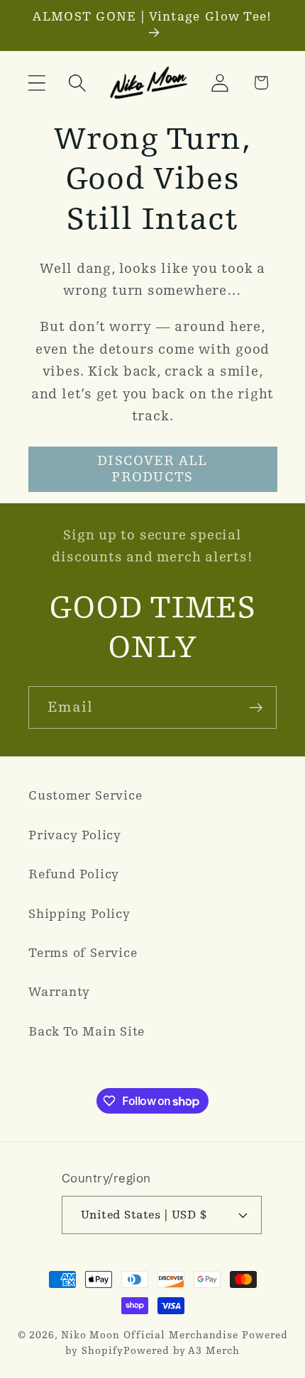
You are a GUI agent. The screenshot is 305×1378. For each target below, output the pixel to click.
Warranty (59, 992)
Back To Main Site (86, 1031)
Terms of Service (82, 953)
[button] (36, 82)
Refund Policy (73, 874)
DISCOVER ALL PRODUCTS (152, 469)
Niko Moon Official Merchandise (149, 1335)
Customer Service (85, 795)
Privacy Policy (74, 835)
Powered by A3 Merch (181, 1351)
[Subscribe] (255, 707)
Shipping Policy (79, 914)
